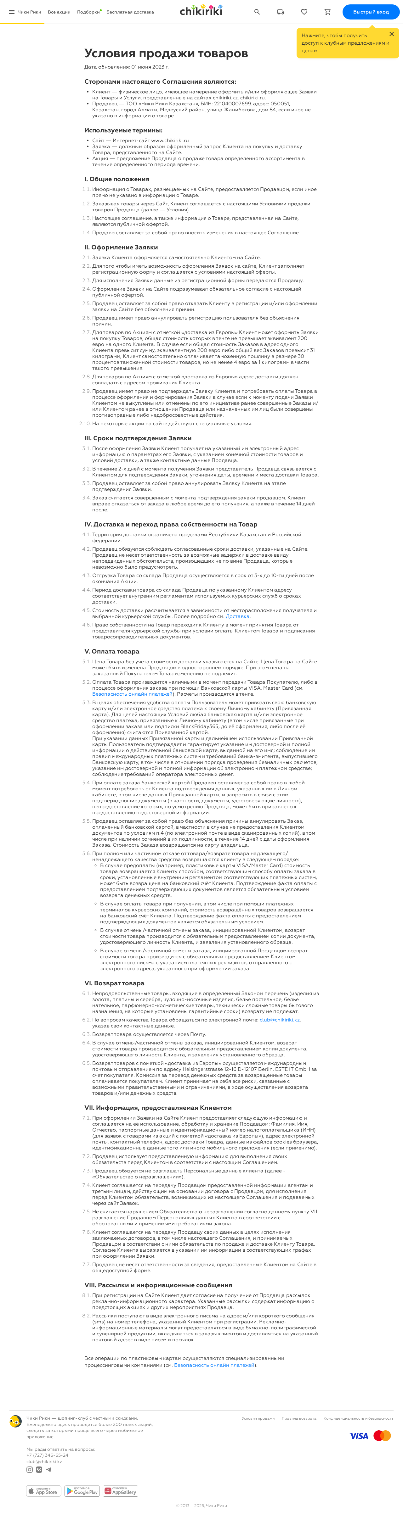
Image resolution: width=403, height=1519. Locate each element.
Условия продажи (258, 1418)
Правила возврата (299, 1418)
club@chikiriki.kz (280, 1020)
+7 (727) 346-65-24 (47, 1455)
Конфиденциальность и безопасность (359, 1418)
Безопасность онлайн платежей (132, 694)
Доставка (238, 616)
